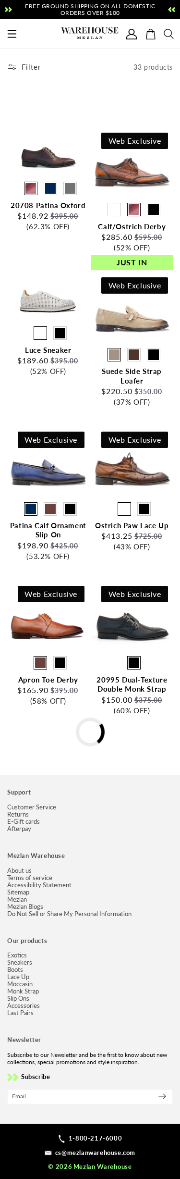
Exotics (17, 955)
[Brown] (134, 354)
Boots (15, 969)
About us (19, 870)
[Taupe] (114, 354)
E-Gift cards (23, 821)
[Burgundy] (30, 188)
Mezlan (17, 899)
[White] (40, 333)
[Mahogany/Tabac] (114, 209)
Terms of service (29, 877)
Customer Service (31, 807)
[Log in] (131, 34)
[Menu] (12, 34)
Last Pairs (20, 1013)
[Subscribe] (162, 1096)
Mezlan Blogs (25, 906)
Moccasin (20, 984)
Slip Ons (18, 998)
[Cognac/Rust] (50, 509)
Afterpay (19, 828)
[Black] (153, 209)
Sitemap (18, 892)
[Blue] (50, 188)
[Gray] (70, 188)
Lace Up (18, 976)
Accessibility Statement (39, 885)
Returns (18, 814)
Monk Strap (23, 991)
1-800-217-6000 (95, 1138)
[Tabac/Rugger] (124, 509)
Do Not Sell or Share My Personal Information (69, 914)
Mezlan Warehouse (102, 1166)
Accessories (23, 1005)
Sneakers (19, 962)
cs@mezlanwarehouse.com (95, 1152)
